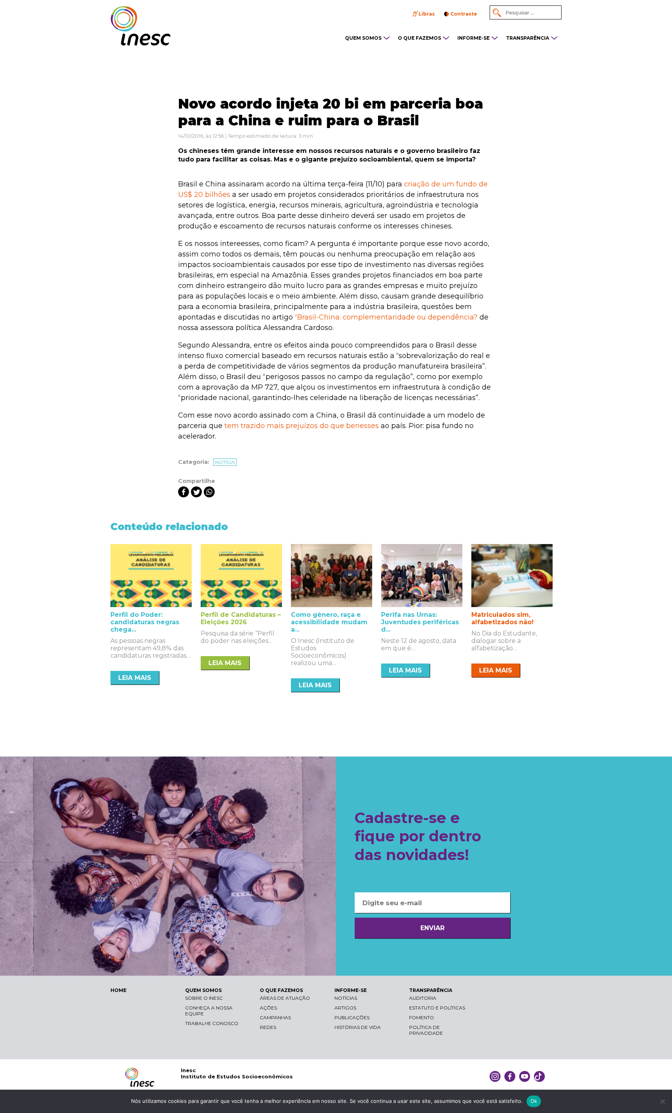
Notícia (225, 462)
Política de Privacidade (426, 1030)
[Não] (662, 1101)
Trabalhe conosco (211, 1023)
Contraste (463, 14)
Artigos (345, 1008)
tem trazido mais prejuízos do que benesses (301, 425)
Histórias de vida (357, 1027)
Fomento (421, 1017)
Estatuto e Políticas (437, 1008)
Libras (426, 14)
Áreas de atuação (285, 998)
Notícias (345, 998)
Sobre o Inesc (204, 998)
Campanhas (275, 1017)
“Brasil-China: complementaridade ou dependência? (386, 317)
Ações (268, 1008)
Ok (533, 1101)
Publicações (351, 1017)
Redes (268, 1027)
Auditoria (422, 998)
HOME (118, 990)
